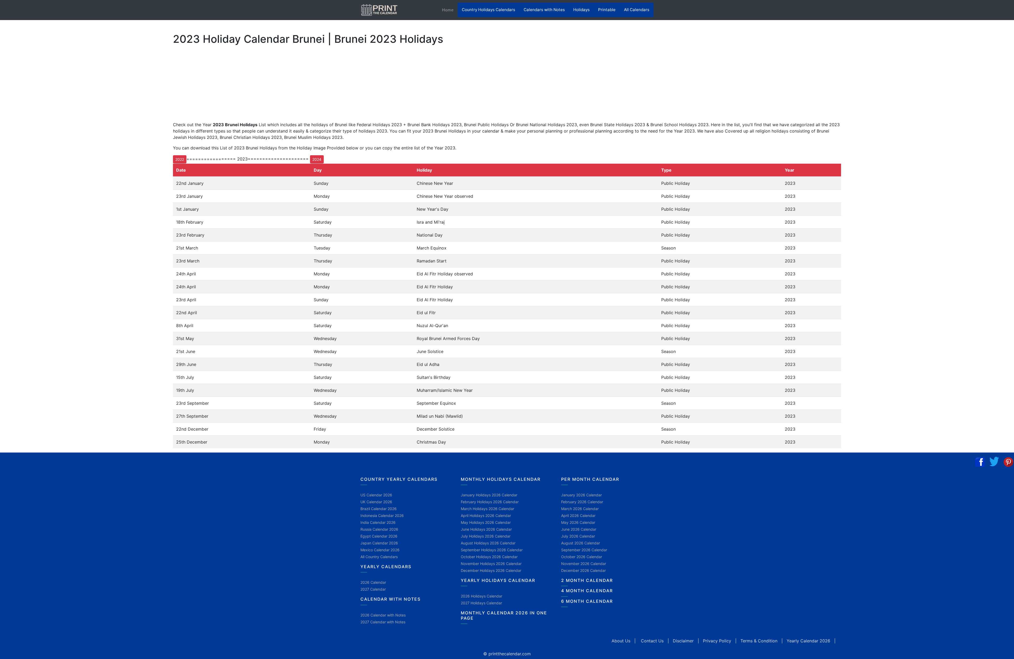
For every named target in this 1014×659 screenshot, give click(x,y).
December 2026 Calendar (583, 570)
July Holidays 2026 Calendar (485, 536)
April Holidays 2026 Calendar (486, 515)
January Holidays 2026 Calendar (489, 495)
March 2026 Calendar (580, 508)
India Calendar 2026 (378, 522)
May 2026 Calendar (578, 522)
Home (450, 9)
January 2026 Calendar (581, 495)
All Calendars (636, 9)
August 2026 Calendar (580, 543)
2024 (316, 159)
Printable (607, 9)
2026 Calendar (373, 582)
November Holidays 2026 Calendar (491, 563)
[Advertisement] (30, 171)
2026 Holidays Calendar (481, 596)
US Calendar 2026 (376, 495)
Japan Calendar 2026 (379, 543)
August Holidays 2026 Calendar (488, 543)
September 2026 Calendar (584, 550)
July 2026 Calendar (578, 536)
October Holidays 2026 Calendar (489, 556)
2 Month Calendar (587, 580)
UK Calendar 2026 (376, 502)
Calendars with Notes (544, 9)
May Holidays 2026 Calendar (486, 522)
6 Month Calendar (587, 601)
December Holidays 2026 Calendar (491, 570)
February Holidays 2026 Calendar (490, 502)
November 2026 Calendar (583, 563)
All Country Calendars (379, 556)
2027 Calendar (373, 589)
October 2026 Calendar (581, 556)
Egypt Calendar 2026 (378, 536)
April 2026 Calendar (578, 515)
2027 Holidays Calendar (481, 603)
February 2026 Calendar (582, 502)
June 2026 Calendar (578, 529)
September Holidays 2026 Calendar (492, 550)
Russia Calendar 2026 (379, 529)
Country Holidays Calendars (488, 9)
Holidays (581, 9)
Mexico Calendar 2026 (380, 550)
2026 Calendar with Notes (383, 615)
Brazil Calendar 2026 (378, 508)
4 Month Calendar (587, 590)
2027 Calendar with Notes (382, 622)
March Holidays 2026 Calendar (487, 508)
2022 (179, 159)
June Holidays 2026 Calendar (486, 529)
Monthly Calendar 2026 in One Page (504, 615)
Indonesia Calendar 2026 (382, 515)
